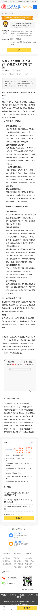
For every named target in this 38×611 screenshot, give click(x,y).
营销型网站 (6, 558)
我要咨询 (19, 518)
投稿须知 (30, 595)
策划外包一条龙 (29, 561)
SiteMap (25, 604)
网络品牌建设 (28, 558)
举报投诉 (4, 595)
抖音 (18, 74)
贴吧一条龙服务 (18, 564)
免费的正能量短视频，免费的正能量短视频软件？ (20, 422)
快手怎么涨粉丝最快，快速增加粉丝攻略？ (18, 419)
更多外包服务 (18, 567)
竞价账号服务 (28, 567)
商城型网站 (6, 561)
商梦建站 (26, 1)
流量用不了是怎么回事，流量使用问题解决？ (18, 426)
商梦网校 (20, 1)
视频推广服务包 (18, 561)
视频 (11, 74)
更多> (32, 442)
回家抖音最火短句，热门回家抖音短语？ (17, 403)
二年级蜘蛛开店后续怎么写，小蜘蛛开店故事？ (19, 432)
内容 (4, 74)
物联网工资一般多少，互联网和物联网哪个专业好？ (21, 429)
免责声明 (13, 595)
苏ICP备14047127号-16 (16, 604)
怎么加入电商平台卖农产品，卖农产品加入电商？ (20, 416)
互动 (25, 74)
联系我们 (27, 608)
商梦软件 (33, 1)
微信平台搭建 (7, 564)
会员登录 (4, 1)
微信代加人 (17, 558)
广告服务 (22, 595)
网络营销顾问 (28, 564)
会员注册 (11, 1)
